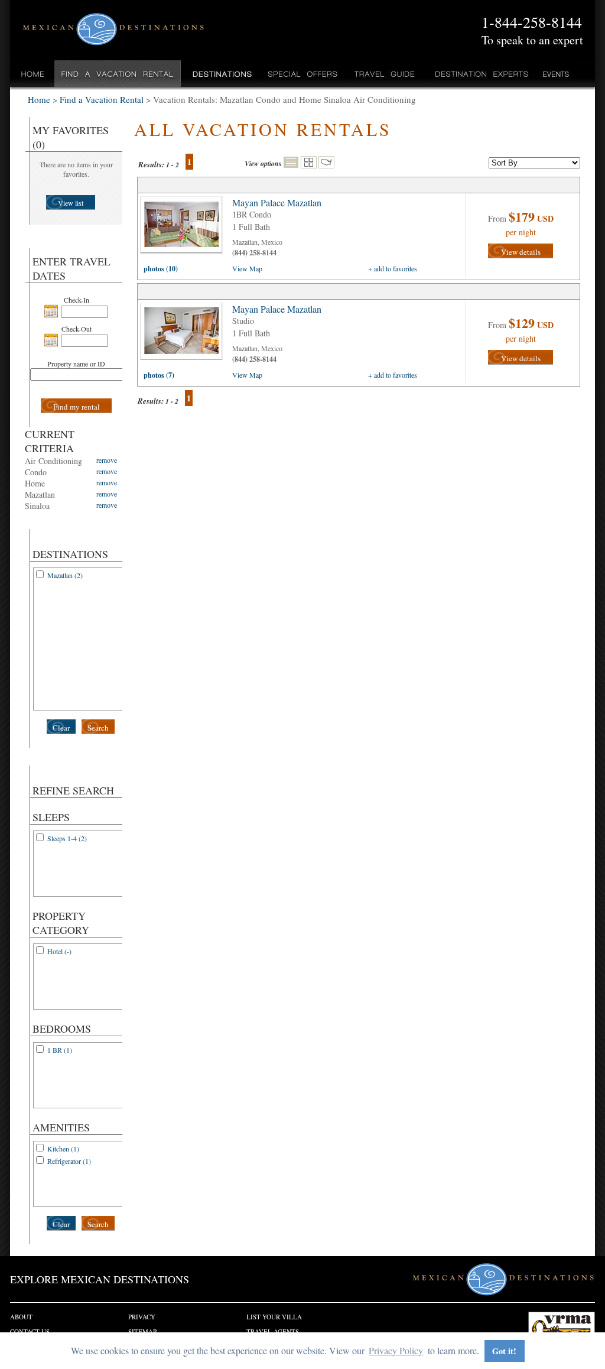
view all (184, 227)
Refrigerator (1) (69, 1161)
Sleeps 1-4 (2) (67, 838)
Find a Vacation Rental (117, 73)
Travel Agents (272, 1331)
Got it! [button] (504, 1351)
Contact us (30, 1331)
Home (33, 73)
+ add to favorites (392, 268)
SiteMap (142, 1331)
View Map (247, 268)
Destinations (221, 73)
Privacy (141, 1316)
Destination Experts (479, 73)
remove (106, 460)
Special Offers (303, 73)
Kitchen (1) (63, 1148)
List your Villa (274, 1316)
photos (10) (161, 269)
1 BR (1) (59, 1050)
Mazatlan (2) (65, 575)
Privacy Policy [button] (396, 1350)
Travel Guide (384, 73)
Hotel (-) (59, 951)
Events (555, 73)
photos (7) (159, 375)
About (21, 1316)
